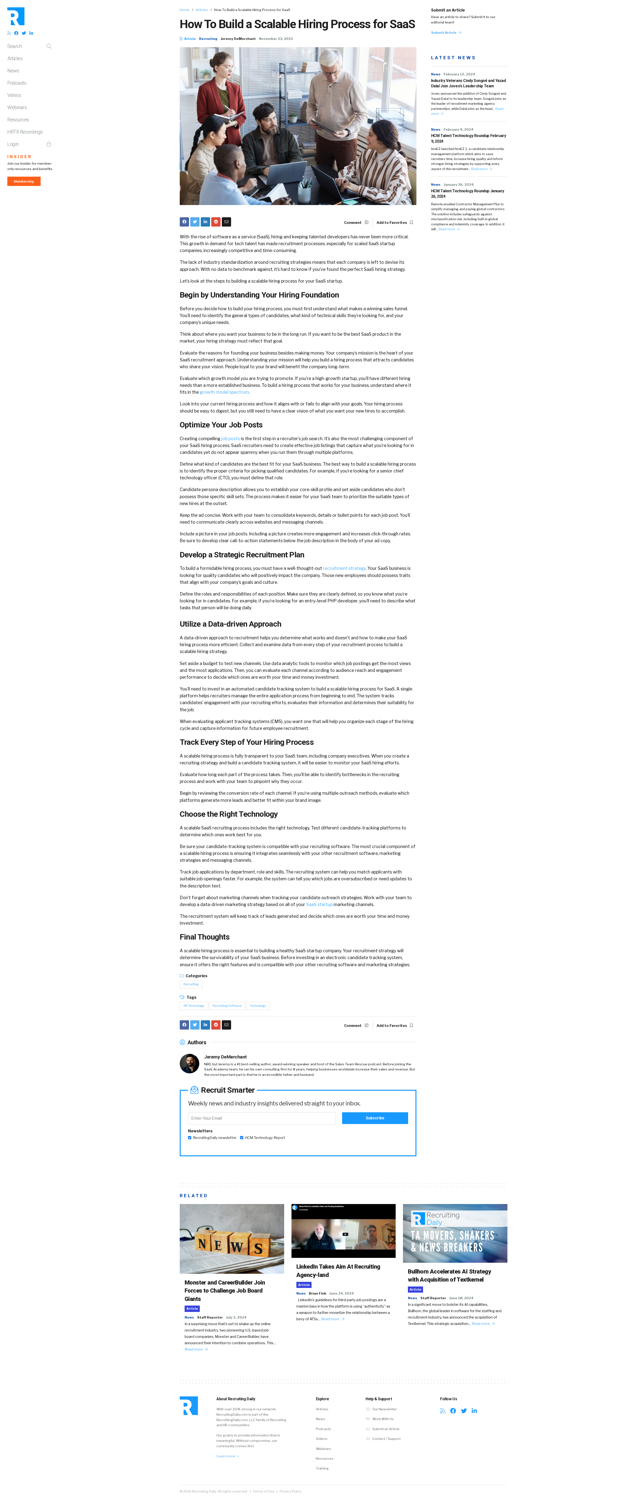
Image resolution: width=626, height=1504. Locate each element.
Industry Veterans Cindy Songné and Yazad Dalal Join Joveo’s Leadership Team (468, 83)
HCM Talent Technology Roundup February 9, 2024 (468, 138)
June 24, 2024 (341, 1293)
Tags (191, 997)
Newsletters (200, 1131)
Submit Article (444, 32)
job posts (230, 438)
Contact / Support (386, 1439)
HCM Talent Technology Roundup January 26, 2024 (467, 194)
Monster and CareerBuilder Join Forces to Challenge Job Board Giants (225, 1290)
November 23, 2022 (276, 39)
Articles (14, 58)
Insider (19, 156)
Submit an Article (448, 10)
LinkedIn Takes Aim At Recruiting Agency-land (338, 1270)
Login (13, 144)
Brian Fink (317, 1293)
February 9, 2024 (458, 129)
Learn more (226, 1456)
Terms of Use (264, 1491)
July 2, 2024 (236, 1317)
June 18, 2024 (461, 1298)
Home (185, 10)
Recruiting (208, 39)
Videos (14, 95)
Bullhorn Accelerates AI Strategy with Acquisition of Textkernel (449, 1275)
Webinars (17, 107)
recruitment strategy (344, 568)
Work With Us (383, 1419)
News (13, 71)
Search (14, 46)
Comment (353, 222)
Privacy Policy (290, 1491)
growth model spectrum (224, 392)
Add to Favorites (392, 222)
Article (189, 39)
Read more (479, 169)
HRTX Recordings (25, 132)
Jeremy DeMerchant (238, 39)
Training (322, 1468)
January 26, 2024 (459, 184)
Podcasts (16, 83)
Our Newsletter (384, 1409)
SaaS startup (319, 904)
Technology (258, 1006)
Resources (18, 120)
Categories (196, 976)
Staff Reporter (210, 1317)
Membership (24, 181)
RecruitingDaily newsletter (214, 1138)
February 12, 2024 (459, 74)
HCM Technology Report (265, 1138)
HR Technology (194, 1006)
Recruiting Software (227, 1006)
